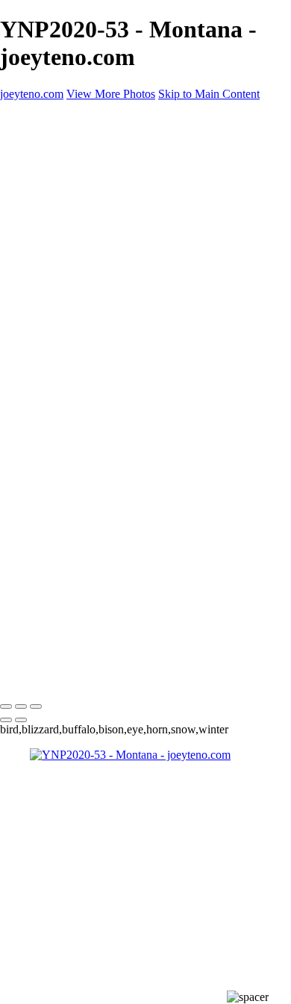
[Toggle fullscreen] (21, 706)
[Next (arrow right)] (21, 720)
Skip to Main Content (209, 93)
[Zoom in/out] (36, 706)
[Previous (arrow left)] (6, 720)
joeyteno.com (31, 675)
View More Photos (110, 93)
